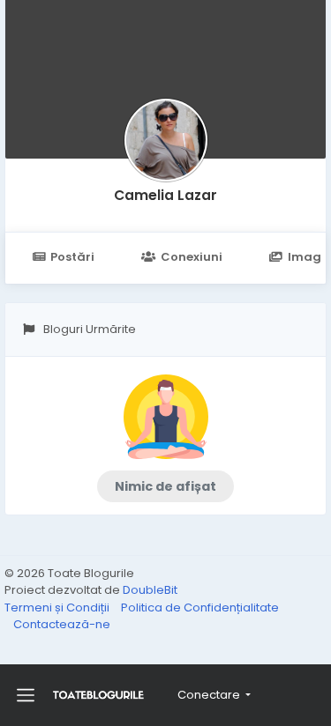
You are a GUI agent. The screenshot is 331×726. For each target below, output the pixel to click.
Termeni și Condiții (58, 607)
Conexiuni (191, 256)
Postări (72, 256)
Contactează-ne (61, 624)
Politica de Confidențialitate (200, 607)
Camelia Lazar (165, 195)
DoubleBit (150, 590)
